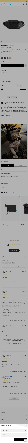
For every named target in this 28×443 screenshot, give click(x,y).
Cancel (7, 440)
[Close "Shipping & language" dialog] (26, 425)
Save (21, 440)
